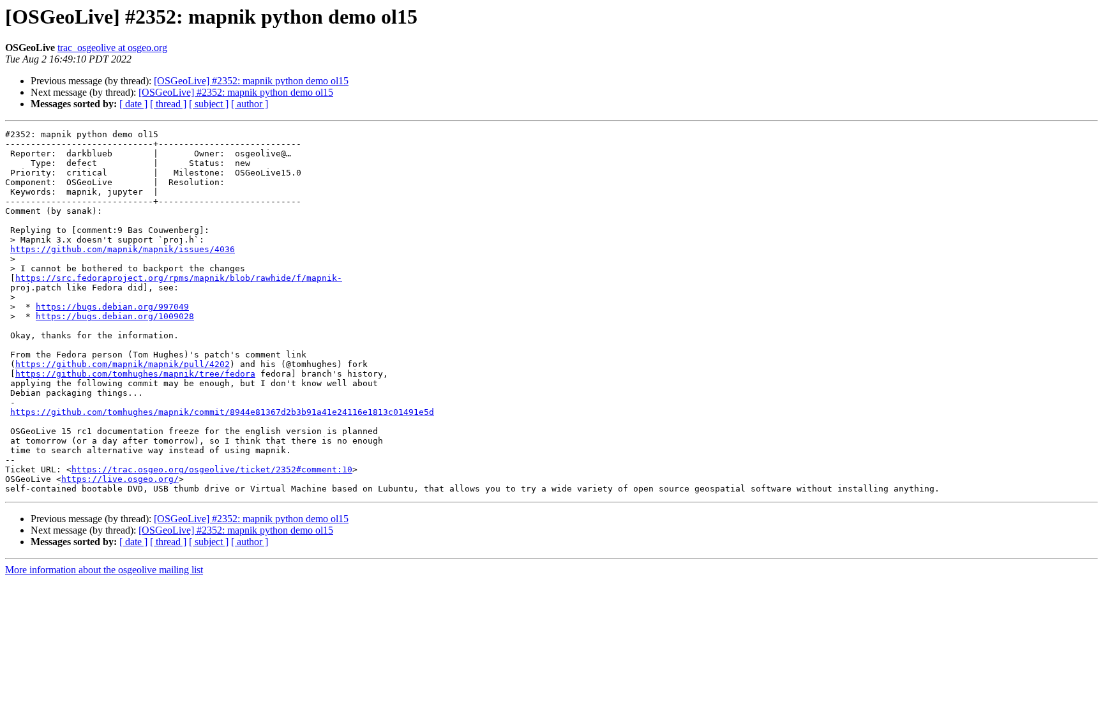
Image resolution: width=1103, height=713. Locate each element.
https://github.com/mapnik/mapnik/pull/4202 (122, 364)
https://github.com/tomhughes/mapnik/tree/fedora (135, 374)
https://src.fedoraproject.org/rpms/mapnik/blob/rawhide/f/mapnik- (178, 278)
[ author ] (249, 103)
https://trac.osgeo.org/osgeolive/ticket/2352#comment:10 (211, 469)
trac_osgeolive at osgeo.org (112, 47)
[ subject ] (209, 103)
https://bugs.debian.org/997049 (112, 306)
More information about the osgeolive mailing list (104, 569)
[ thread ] (168, 103)
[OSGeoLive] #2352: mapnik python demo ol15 (251, 80)
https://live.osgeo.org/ (120, 479)
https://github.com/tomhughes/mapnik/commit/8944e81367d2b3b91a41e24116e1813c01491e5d (222, 412)
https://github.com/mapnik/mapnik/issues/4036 (122, 249)
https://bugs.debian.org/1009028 (115, 316)
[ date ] (133, 103)
